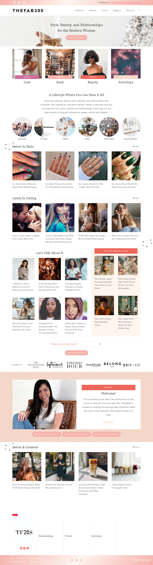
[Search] (100, 344)
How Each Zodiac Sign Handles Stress (103, 321)
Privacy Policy (36, 561)
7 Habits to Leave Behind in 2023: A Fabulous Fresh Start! (22, 286)
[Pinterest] (24, 3)
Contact (21, 558)
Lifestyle (92, 10)
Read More (108, 422)
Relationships (46, 536)
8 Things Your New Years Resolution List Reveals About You (49, 286)
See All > (136, 146)
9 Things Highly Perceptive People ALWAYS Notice (74, 286)
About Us (130, 10)
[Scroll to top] (148, 557)
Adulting (79, 10)
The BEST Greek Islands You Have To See (125, 2)
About (31, 558)
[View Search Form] (139, 10)
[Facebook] (14, 3)
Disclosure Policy (17, 561)
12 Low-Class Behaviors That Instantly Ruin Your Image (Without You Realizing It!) (59, 238)
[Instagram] (19, 3)
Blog (40, 558)
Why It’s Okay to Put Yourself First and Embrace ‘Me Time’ (22, 326)
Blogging (117, 10)
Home (12, 558)
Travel (104, 10)
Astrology (96, 536)
